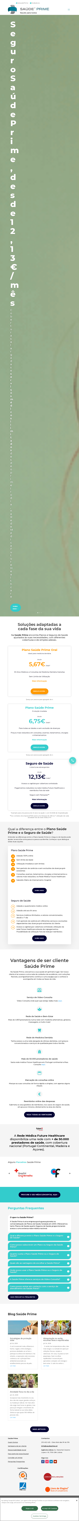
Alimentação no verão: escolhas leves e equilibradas (56, 1339)
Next (70, 1173)
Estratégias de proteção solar (20, 1339)
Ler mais (13, 1366)
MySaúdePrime (22, 3)
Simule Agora (39, 747)
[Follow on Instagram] (47, 1461)
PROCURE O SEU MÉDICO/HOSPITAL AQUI (39, 1195)
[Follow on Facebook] (43, 1461)
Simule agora (39, 691)
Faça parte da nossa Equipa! (18, 1454)
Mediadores (35, 3)
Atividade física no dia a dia (22, 1392)
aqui (60, 1001)
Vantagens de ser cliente (17, 1446)
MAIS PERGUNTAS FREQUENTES (22, 1297)
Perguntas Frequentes (16, 1462)
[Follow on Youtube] (55, 1461)
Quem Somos (13, 1442)
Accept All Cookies (49, 1508)
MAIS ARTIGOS (39, 1429)
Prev (9, 1173)
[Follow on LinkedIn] (51, 1461)
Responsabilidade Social (17, 1450)
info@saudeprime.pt (49, 1446)
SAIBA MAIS (15, 607)
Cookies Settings (39, 1516)
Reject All (30, 1508)
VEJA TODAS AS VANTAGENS (39, 1115)
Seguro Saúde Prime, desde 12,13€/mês (14, 163)
